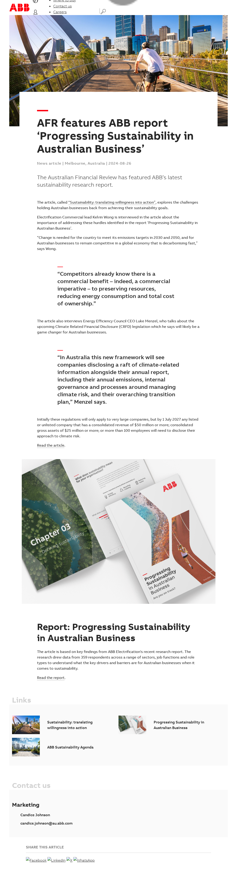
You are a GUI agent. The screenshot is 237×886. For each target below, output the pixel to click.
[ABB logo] (19, 7)
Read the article (50, 445)
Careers (60, 12)
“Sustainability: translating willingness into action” (112, 202)
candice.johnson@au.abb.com (46, 823)
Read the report (51, 677)
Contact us (62, 6)
